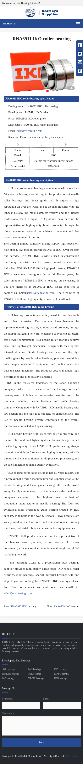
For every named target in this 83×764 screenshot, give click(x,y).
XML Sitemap (71, 756)
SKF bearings (8, 669)
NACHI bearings (36, 678)
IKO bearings (8, 678)
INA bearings (60, 669)
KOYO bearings (61, 673)
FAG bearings (34, 669)
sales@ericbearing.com (29, 130)
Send (41, 742)
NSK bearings (34, 673)
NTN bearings (60, 678)
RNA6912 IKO (18, 606)
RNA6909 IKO (62, 606)
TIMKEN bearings (10, 673)
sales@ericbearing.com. (41, 292)
